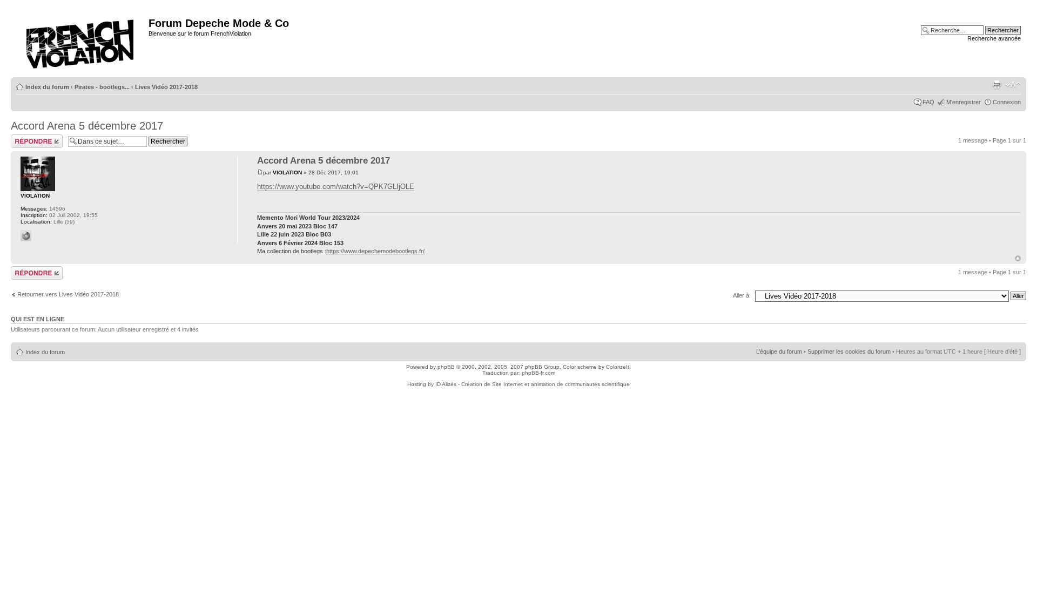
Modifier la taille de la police (1013, 85)
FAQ (928, 102)
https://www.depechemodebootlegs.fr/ (375, 251)
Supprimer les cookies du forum (849, 351)
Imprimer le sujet (996, 85)
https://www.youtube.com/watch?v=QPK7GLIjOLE (335, 186)
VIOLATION (287, 172)
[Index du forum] (81, 40)
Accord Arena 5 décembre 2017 (87, 126)
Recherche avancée (994, 38)
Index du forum (47, 87)
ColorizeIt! (618, 367)
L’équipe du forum (779, 351)
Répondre (24, 137)
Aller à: (742, 295)
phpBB (446, 367)
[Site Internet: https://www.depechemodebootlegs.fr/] (26, 236)
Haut (1018, 258)
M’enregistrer (963, 102)
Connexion (1007, 102)
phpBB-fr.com (538, 373)
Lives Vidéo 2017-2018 (166, 87)
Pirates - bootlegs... (102, 87)
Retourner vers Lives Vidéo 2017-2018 (68, 294)
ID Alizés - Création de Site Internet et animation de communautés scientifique (532, 384)
